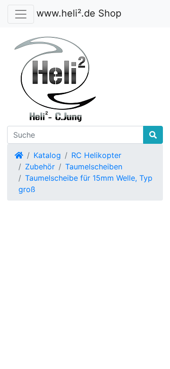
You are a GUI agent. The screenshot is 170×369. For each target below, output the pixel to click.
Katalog (47, 155)
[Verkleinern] (21, 14)
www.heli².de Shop (78, 13)
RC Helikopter (96, 155)
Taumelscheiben (93, 166)
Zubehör (40, 166)
